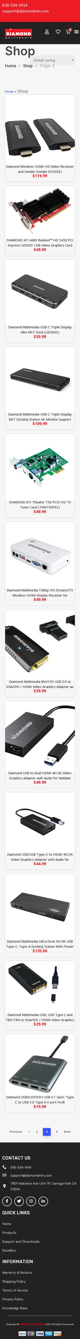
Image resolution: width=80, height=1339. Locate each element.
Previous (16, 1131)
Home (10, 65)
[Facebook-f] (7, 1201)
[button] (76, 31)
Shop (28, 65)
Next (67, 1131)
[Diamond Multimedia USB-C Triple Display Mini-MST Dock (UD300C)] (40, 292)
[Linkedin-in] (43, 1201)
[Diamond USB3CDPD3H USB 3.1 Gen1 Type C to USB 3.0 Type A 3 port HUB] (40, 1064)
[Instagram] (31, 1201)
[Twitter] (19, 1201)
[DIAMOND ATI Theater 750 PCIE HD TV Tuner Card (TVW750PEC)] (40, 467)
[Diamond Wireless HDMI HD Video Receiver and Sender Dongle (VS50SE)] (40, 130)
